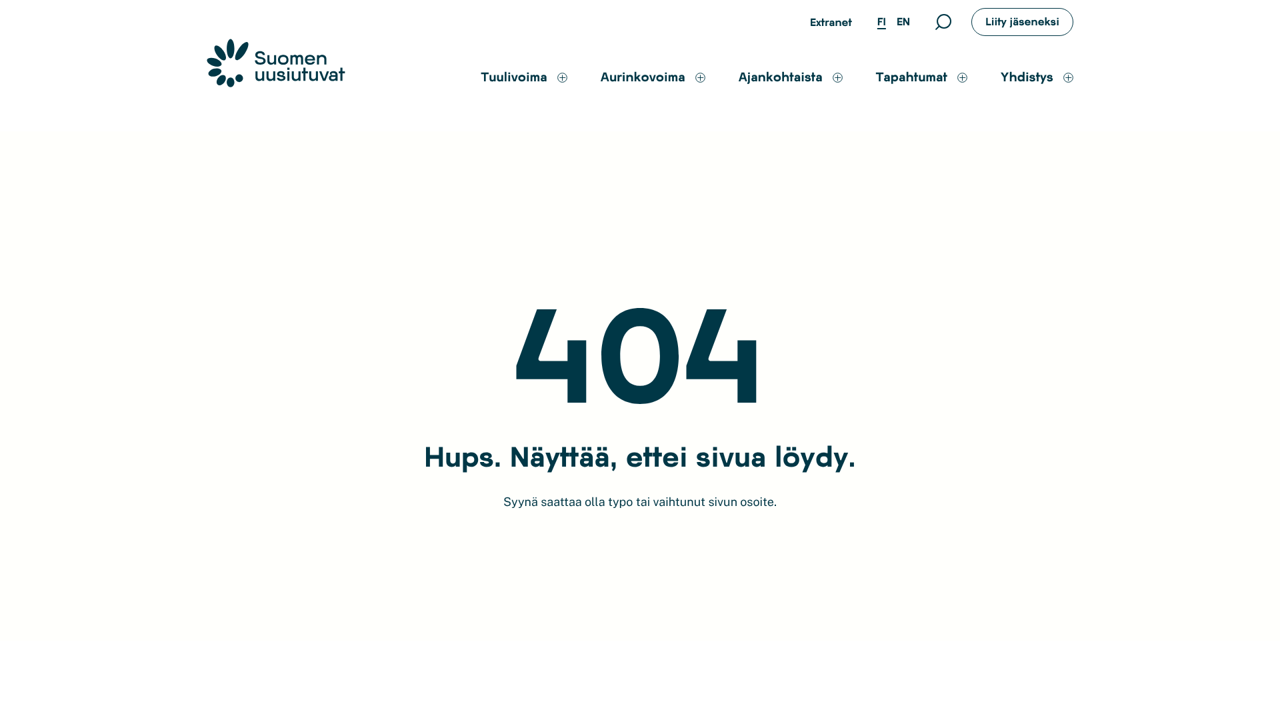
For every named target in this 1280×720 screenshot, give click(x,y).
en (903, 21)
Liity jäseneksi (1022, 21)
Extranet (831, 22)
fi (881, 21)
